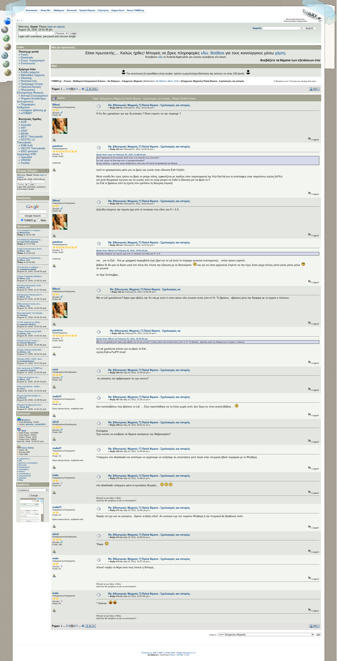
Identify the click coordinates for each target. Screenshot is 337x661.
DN (20, 461)
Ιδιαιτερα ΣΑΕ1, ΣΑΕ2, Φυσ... (30, 359)
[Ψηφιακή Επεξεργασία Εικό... (30, 405)
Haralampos (24, 467)
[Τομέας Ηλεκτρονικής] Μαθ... (30, 331)
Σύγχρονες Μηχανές (132, 81)
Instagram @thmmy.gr (33, 110)
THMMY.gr (56, 81)
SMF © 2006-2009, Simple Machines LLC (177, 653)
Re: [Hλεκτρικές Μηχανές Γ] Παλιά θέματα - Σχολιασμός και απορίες (149, 105)
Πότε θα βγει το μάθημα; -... (29, 267)
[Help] (7, 38)
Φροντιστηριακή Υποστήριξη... (30, 313)
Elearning (26, 78)
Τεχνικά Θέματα (87, 10)
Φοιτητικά (72, 10)
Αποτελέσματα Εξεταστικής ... (30, 239)
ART (23, 127)
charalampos (24, 474)
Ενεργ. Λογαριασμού (32, 60)
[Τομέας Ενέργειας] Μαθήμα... (30, 276)
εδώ (204, 53)
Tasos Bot (24, 407)
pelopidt (22, 478)
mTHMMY (26, 113)
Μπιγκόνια (25, 232)
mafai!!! (56, 396)
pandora (57, 146)
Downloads (31, 10)
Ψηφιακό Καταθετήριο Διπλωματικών (31, 100)
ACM (24, 122)
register (61, 26)
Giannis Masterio (28, 343)
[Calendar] (5, 55)
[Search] (8, 47)
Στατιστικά (23, 413)
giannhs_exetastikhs (28, 463)
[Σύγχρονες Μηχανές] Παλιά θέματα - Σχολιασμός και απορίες (212, 81)
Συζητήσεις (103, 10)
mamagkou (24, 469)
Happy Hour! (117, 10)
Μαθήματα (59, 10)
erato (55, 475)
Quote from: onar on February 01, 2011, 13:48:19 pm (121, 155)
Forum (24, 54)
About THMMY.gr (135, 10)
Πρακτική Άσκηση (31, 86)
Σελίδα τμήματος (30, 72)
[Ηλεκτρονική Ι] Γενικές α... (28, 340)
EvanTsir (23, 465)
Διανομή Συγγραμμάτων (34, 95)
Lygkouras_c (24, 458)
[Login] (7, 64)
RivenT (23, 398)
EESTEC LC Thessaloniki (26, 141)
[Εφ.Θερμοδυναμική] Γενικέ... (30, 285)
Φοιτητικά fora (29, 80)
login (50, 26)
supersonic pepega (29, 242)
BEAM (24, 133)
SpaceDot (26, 157)
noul (55, 369)
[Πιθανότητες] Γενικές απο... (29, 304)
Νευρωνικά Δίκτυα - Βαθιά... (29, 386)
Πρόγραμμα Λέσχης (32, 83)
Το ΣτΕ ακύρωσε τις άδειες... (29, 322)
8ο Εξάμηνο (114, 81)
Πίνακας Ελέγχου (27, 170)
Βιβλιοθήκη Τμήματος (33, 75)
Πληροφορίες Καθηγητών (26, 106)
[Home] (8, 21)
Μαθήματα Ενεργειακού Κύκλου (89, 81)
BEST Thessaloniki (32, 136)
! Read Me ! (45, 10)
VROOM (25, 160)
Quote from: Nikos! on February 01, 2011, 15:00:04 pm (122, 339)
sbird (55, 421)
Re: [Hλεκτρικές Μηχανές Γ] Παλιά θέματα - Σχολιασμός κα (145, 289)
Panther (25, 163)
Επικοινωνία (28, 63)
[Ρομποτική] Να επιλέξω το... (29, 396)
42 (83, 89)
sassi (22, 389)
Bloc (173, 655)
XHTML (180, 655)
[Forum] (5, 30)
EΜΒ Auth (27, 145)
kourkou (23, 315)
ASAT (24, 130)
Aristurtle (26, 124)
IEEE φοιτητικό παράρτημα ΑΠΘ (27, 153)
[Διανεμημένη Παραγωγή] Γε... (30, 295)
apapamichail (25, 476)
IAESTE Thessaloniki (33, 148)
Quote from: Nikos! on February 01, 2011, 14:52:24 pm (122, 250)
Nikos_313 (25, 251)
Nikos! (56, 104)
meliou (22, 471)
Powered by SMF (149, 653)
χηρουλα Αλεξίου (28, 324)
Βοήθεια (217, 53)
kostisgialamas (27, 361)
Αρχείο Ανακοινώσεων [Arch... (30, 249)
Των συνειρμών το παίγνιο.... (29, 230)
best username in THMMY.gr (29, 368)
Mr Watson (161, 81)
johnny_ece (25, 333)
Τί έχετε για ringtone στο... (28, 377)
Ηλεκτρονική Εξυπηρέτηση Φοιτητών (30, 91)
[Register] (8, 73)
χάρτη (280, 53)
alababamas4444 (28, 269)
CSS (187, 655)
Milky (21, 480)
